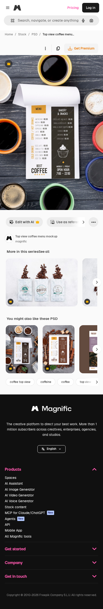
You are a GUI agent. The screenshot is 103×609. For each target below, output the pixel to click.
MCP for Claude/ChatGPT (29, 513)
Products (13, 469)
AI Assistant (14, 483)
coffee (65, 382)
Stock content (15, 507)
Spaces (10, 478)
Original (30, 64)
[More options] (45, 48)
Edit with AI (21, 223)
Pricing (73, 8)
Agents (14, 519)
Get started (15, 548)
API (7, 524)
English (51, 449)
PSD (34, 34)
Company (14, 562)
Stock (22, 34)
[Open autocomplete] (10, 20)
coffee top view (20, 382)
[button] (51, 449)
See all (44, 251)
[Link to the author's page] (9, 239)
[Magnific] (51, 409)
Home (9, 34)
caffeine (45, 382)
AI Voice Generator (19, 501)
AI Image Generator (20, 489)
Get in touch (16, 576)
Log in (90, 8)
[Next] (83, 222)
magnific (21, 241)
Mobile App (13, 530)
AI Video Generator (19, 495)
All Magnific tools (18, 536)
